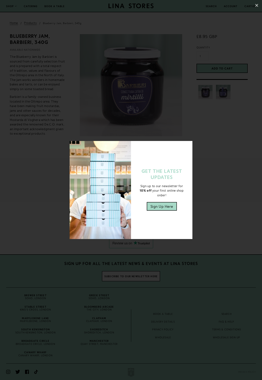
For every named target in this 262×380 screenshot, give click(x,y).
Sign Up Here (161, 206)
